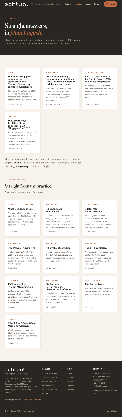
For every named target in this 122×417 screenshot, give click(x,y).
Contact (70, 389)
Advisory (45, 393)
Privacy (107, 411)
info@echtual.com (100, 386)
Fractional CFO (48, 385)
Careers (97, 4)
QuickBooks (112, 391)
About (88, 4)
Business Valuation (49, 381)
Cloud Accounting (49, 389)
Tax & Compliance (49, 377)
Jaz (95, 393)
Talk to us (110, 4)
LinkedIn (114, 411)
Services (68, 4)
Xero (105, 391)
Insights (79, 4)
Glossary (71, 381)
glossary (23, 166)
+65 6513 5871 (99, 383)
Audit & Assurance (49, 374)
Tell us (17, 162)
